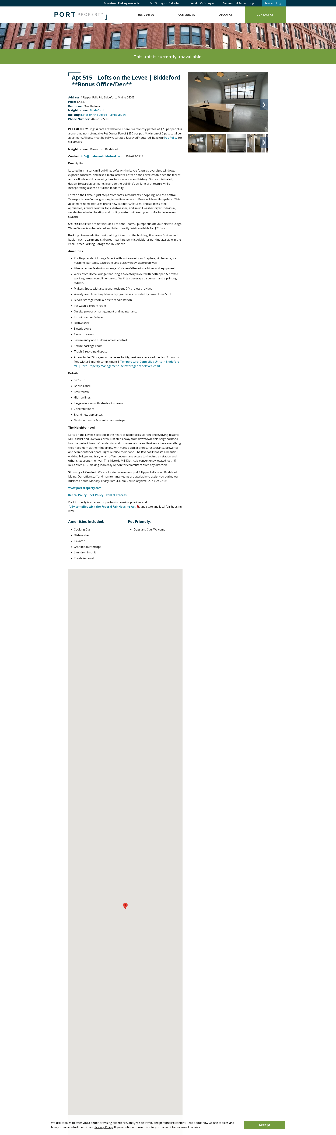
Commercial (186, 14)
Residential (146, 14)
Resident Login (274, 3)
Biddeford (97, 110)
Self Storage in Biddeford (165, 3)
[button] (125, 906)
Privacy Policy (103, 1127)
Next (264, 104)
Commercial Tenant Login (239, 3)
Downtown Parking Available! (122, 3)
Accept (264, 1125)
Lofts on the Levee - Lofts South (103, 115)
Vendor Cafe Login (202, 3)
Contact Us (265, 14)
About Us (226, 14)
